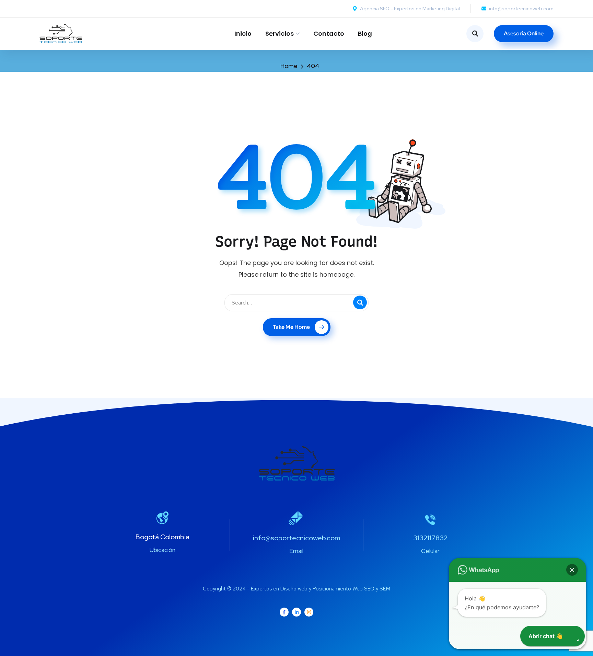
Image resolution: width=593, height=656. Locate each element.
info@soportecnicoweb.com (296, 537)
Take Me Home (291, 327)
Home (289, 66)
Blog (365, 33)
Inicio (243, 33)
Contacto (328, 33)
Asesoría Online (524, 33)
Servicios (279, 33)
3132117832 (430, 537)
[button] (572, 570)
